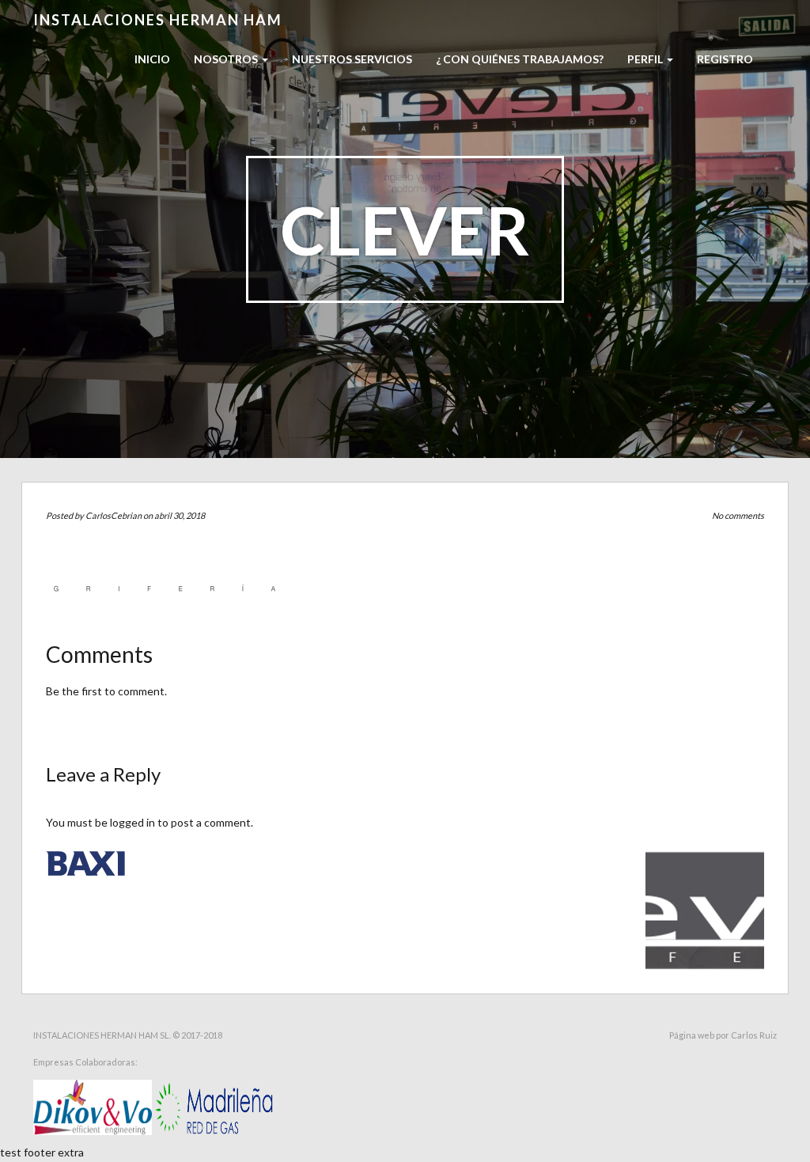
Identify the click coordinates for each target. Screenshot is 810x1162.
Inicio (152, 59)
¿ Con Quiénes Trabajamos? (520, 59)
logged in (132, 822)
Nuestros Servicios (352, 59)
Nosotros (227, 59)
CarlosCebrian (113, 515)
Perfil (646, 59)
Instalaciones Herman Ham (157, 19)
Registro (725, 59)
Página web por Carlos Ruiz (723, 1035)
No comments (738, 515)
